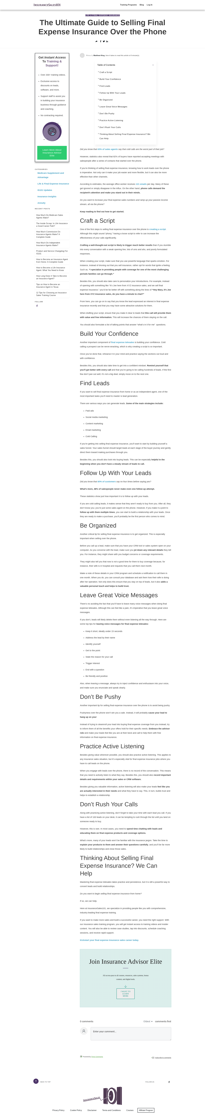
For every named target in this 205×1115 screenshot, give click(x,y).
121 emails (141, 184)
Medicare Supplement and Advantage (50, 175)
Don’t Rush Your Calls (110, 127)
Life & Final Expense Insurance (102, 15)
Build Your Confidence (110, 79)
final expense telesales (122, 342)
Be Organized (106, 100)
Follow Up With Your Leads (113, 93)
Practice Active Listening (111, 120)
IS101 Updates (44, 190)
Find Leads (105, 86)
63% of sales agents (108, 149)
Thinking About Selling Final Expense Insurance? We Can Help (125, 136)
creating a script (157, 229)
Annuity (41, 203)
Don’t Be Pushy (107, 114)
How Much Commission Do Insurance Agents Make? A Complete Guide (48, 234)
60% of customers (107, 481)
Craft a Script (106, 72)
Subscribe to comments (163, 1058)
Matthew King (99, 55)
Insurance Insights (46, 196)
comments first (163, 1021)
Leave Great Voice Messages (113, 107)
